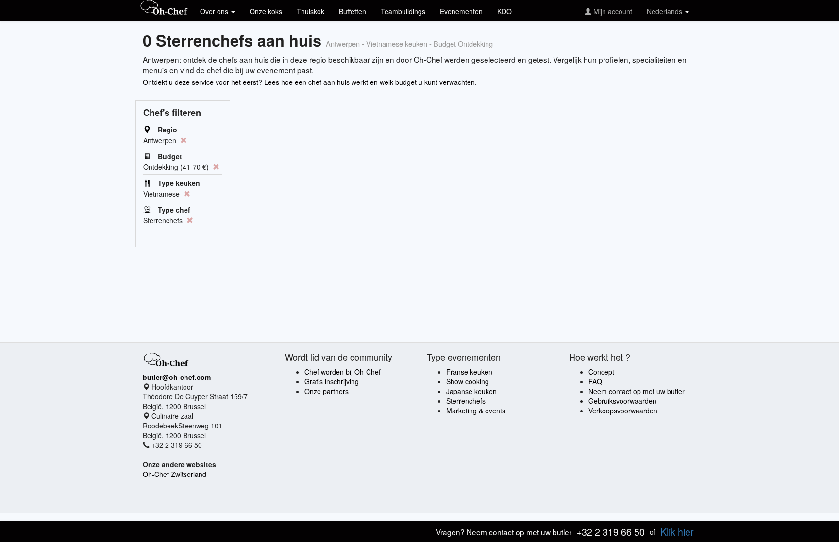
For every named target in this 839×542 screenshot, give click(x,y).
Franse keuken (469, 372)
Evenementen (461, 11)
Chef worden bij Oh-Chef (342, 372)
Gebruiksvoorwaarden (622, 401)
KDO (504, 11)
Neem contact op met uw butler (636, 391)
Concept (601, 372)
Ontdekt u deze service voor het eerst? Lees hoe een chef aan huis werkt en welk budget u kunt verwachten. (310, 82)
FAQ (595, 381)
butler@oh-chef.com (177, 377)
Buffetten (352, 11)
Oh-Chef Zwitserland (174, 474)
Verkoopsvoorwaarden (622, 410)
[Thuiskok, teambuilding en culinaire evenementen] (164, 8)
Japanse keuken (471, 391)
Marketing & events (475, 410)
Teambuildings (403, 11)
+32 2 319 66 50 (610, 532)
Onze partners (326, 391)
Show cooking (467, 381)
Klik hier (677, 532)
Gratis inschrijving (331, 381)
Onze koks (266, 11)
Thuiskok (310, 11)
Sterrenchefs (466, 401)
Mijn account (611, 11)
